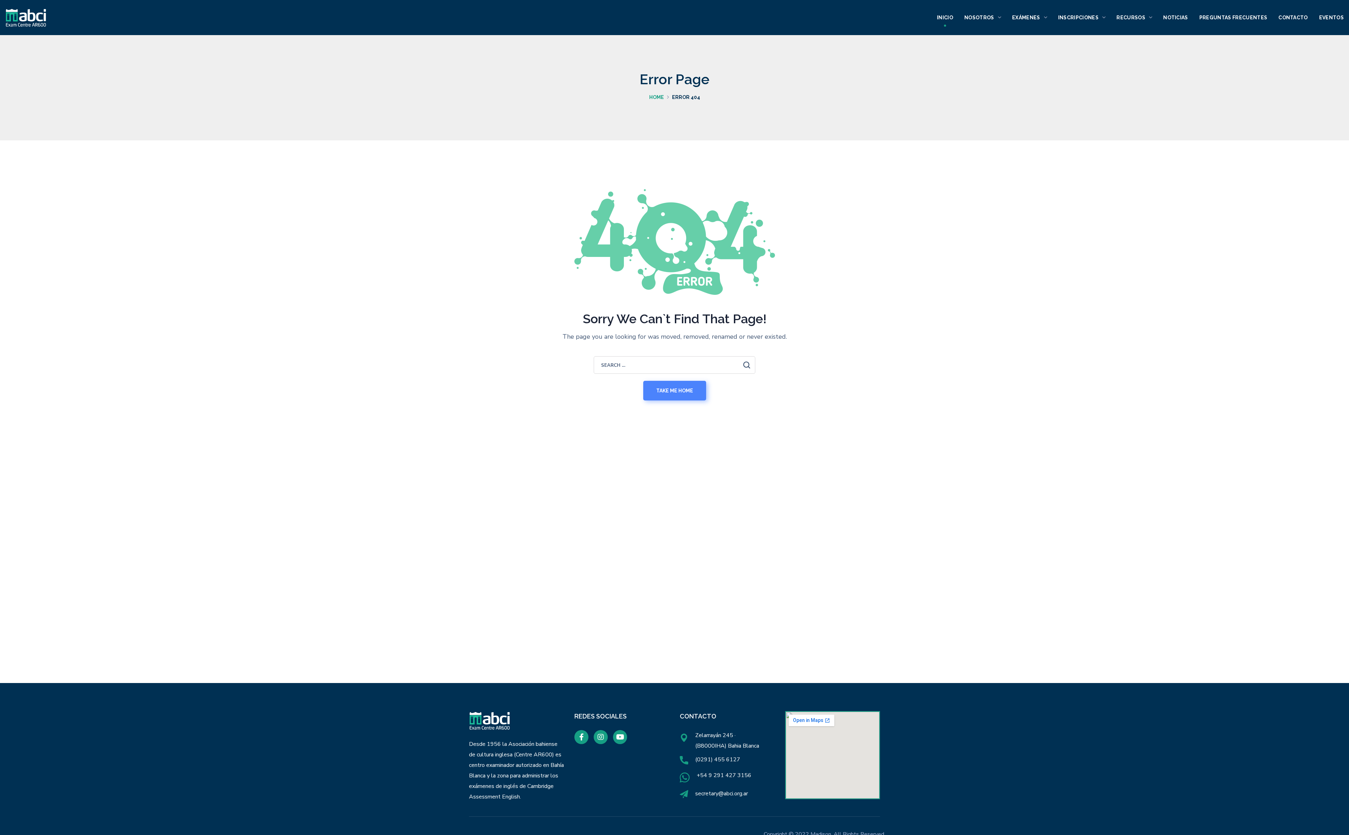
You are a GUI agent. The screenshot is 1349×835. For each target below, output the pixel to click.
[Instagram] (601, 737)
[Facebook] (581, 737)
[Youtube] (620, 737)
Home (656, 97)
